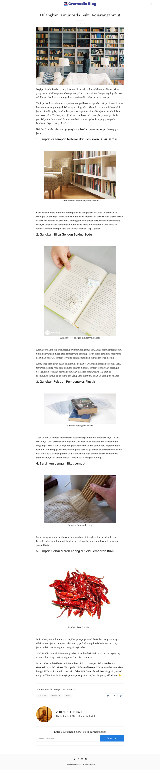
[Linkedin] (85, 759)
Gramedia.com (87, 667)
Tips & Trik (42, 696)
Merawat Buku (56, 696)
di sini (114, 675)
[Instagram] (82, 759)
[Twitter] (74, 759)
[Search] (151, 4)
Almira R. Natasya (69, 712)
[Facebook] (78, 759)
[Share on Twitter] (108, 696)
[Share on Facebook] (114, 696)
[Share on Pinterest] (121, 696)
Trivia (68, 696)
